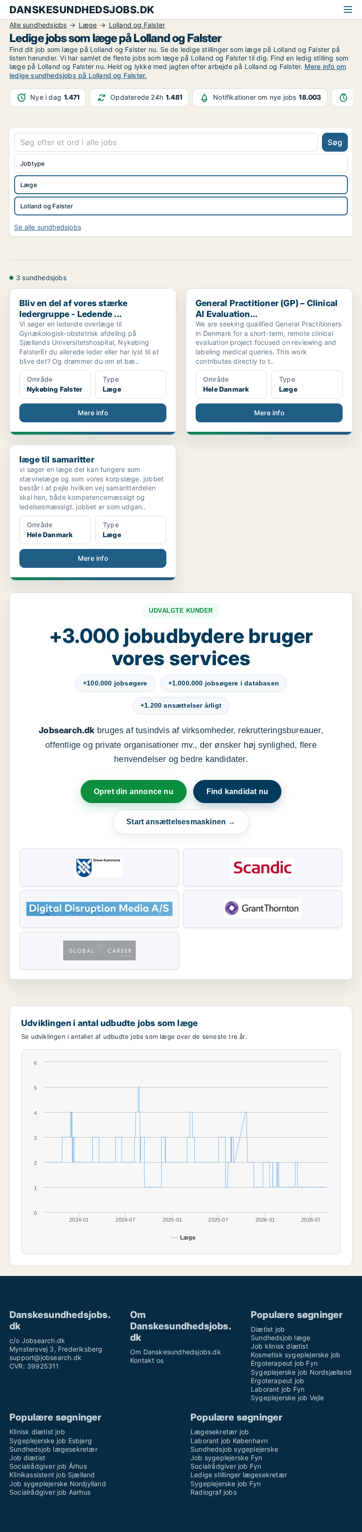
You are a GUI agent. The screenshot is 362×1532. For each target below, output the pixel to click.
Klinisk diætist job (37, 1432)
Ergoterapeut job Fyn (284, 1363)
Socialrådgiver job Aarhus (49, 1492)
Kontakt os (147, 1360)
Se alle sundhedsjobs (47, 227)
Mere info (93, 413)
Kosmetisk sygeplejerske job (295, 1355)
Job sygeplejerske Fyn (226, 1458)
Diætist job (268, 1329)
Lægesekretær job (219, 1432)
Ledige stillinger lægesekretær (238, 1475)
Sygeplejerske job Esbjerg (50, 1441)
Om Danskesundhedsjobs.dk (175, 1352)
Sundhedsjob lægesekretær (53, 1449)
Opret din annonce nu (133, 791)
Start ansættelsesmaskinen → (180, 822)
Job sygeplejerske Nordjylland (57, 1484)
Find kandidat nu (237, 791)
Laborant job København (229, 1441)
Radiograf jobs (213, 1492)
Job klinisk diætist (279, 1346)
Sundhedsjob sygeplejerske (234, 1449)
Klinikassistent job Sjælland (52, 1475)
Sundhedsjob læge (280, 1338)
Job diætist (27, 1458)
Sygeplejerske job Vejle (287, 1398)
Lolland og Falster (47, 206)
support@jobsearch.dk (45, 1357)
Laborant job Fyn (277, 1389)
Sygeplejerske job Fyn (225, 1484)
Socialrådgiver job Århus (48, 1466)
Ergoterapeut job (277, 1381)
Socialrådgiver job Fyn (225, 1466)
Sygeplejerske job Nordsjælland (301, 1372)
